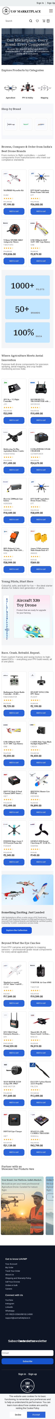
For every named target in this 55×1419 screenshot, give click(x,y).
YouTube (9, 1300)
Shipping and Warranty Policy (18, 1278)
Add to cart (14, 211)
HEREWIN (8, 504)
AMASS (34, 553)
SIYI (5, 1037)
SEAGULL (35, 1136)
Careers (8, 1289)
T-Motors (8, 245)
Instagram (9, 1303)
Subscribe (27, 1361)
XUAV (6, 195)
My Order (9, 1267)
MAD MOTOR (9, 1086)
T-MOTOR (35, 987)
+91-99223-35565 (12, 1314)
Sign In (40, 3)
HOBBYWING (9, 454)
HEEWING (35, 796)
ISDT (6, 796)
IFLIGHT (34, 697)
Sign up (32, 1374)
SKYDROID (35, 404)
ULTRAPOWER (37, 454)
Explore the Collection (16, 930)
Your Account (11, 1264)
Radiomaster (10, 697)
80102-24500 (27, 1314)
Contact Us (13, 1197)
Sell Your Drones (12, 1282)
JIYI (5, 404)
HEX (5, 553)
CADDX (34, 747)
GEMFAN (34, 846)
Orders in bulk (11, 1285)
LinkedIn (9, 1307)
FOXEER (7, 846)
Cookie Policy (33, 1408)
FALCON (34, 1086)
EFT (32, 195)
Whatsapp (10, 1311)
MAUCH (34, 1037)
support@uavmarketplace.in (17, 1318)
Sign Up (51, 3)
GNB (33, 245)
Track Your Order (12, 1271)
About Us (9, 1274)
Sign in (22, 1374)
